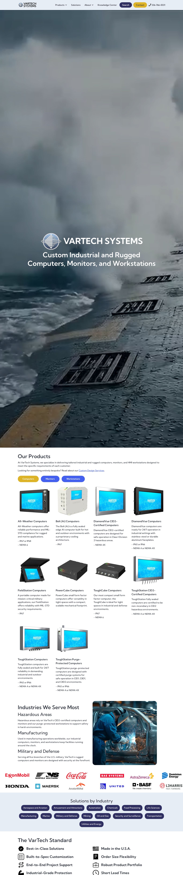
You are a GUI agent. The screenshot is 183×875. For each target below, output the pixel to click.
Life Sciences (153, 807)
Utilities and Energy (91, 824)
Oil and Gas (103, 816)
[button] (62, 5)
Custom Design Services (91, 470)
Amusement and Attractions (68, 807)
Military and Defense (66, 816)
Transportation (154, 816)
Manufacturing (28, 816)
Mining (87, 816)
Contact (140, 5)
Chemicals (112, 807)
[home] (27, 4)
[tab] (28, 479)
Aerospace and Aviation (35, 807)
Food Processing (132, 807)
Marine (46, 816)
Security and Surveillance (128, 816)
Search (125, 5)
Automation (95, 807)
